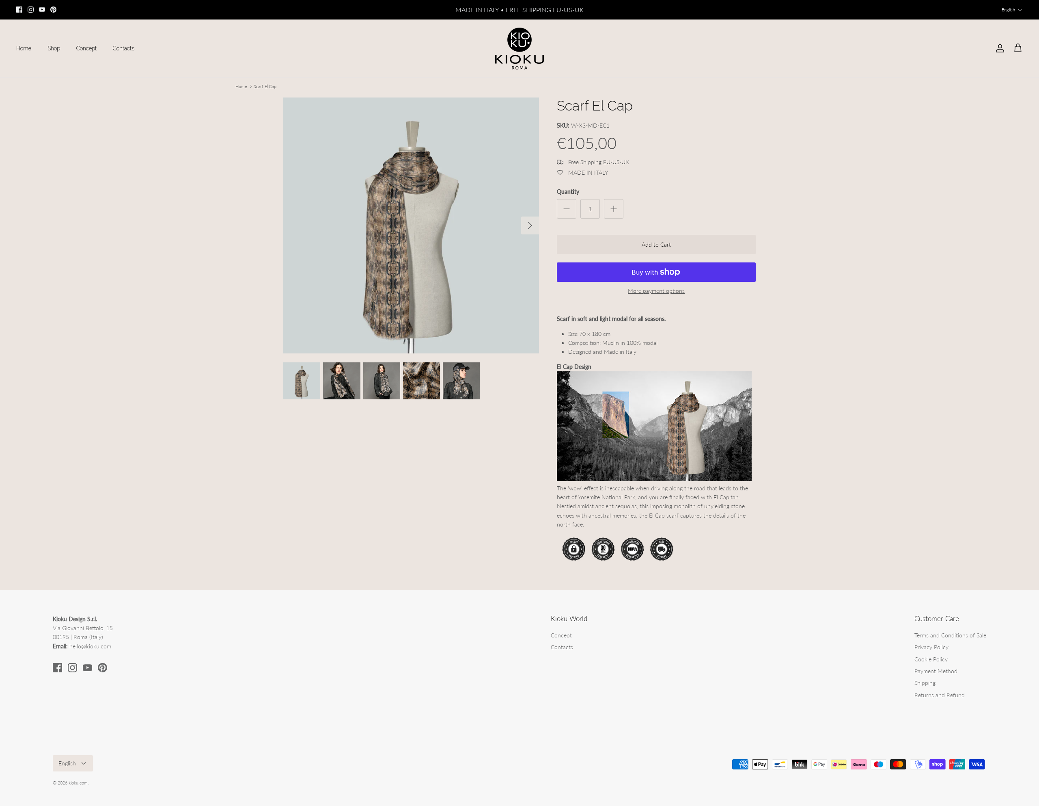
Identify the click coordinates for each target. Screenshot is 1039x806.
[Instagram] (31, 9)
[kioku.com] (519, 48)
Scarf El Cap (265, 86)
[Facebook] (19, 9)
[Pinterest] (53, 9)
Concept (86, 48)
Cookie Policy (931, 659)
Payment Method (935, 670)
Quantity (568, 191)
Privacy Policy (931, 647)
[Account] (998, 48)
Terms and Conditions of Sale (950, 635)
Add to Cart (656, 244)
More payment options (656, 291)
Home (23, 48)
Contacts (123, 48)
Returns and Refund (939, 694)
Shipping (925, 682)
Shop (53, 48)
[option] (411, 225)
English (1008, 9)
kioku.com (78, 782)
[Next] (530, 225)
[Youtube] (42, 9)
